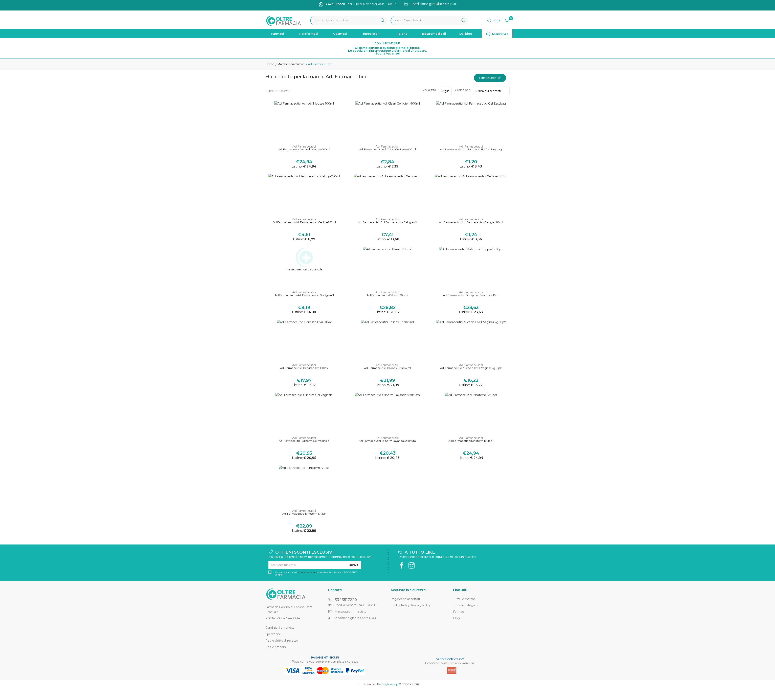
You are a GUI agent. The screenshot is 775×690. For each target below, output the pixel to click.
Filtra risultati (488, 78)
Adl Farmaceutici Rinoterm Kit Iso (304, 513)
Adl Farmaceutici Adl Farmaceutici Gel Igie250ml (304, 222)
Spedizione (273, 634)
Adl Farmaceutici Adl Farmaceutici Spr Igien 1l (304, 295)
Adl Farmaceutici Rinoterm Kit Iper (470, 440)
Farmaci (277, 34)
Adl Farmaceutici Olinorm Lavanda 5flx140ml (387, 440)
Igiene (402, 34)
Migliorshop (390, 684)
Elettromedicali (434, 34)
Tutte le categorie (465, 605)
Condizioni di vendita (279, 627)
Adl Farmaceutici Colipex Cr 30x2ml (387, 368)
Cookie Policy (400, 605)
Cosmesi (340, 34)
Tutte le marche (464, 599)
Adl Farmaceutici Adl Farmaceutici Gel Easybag (471, 149)
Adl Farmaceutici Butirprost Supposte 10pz (471, 295)
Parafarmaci (308, 34)
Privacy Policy (421, 605)
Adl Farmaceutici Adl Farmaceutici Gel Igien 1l (387, 222)
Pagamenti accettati (405, 599)
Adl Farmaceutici (304, 146)
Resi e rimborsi (275, 647)
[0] (505, 19)
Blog (456, 618)
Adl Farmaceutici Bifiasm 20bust (387, 295)
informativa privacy (307, 572)
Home (269, 64)
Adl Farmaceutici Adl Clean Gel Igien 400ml (387, 149)
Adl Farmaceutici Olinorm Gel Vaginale (304, 440)
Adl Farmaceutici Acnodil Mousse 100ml (304, 149)
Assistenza (499, 34)
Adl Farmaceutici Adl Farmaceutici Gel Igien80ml (471, 222)
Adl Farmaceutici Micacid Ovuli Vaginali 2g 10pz (471, 368)
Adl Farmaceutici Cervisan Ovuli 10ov (304, 368)
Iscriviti (354, 565)
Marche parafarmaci (290, 64)
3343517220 (346, 600)
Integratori (371, 34)
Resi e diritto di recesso (281, 640)
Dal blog (465, 34)
